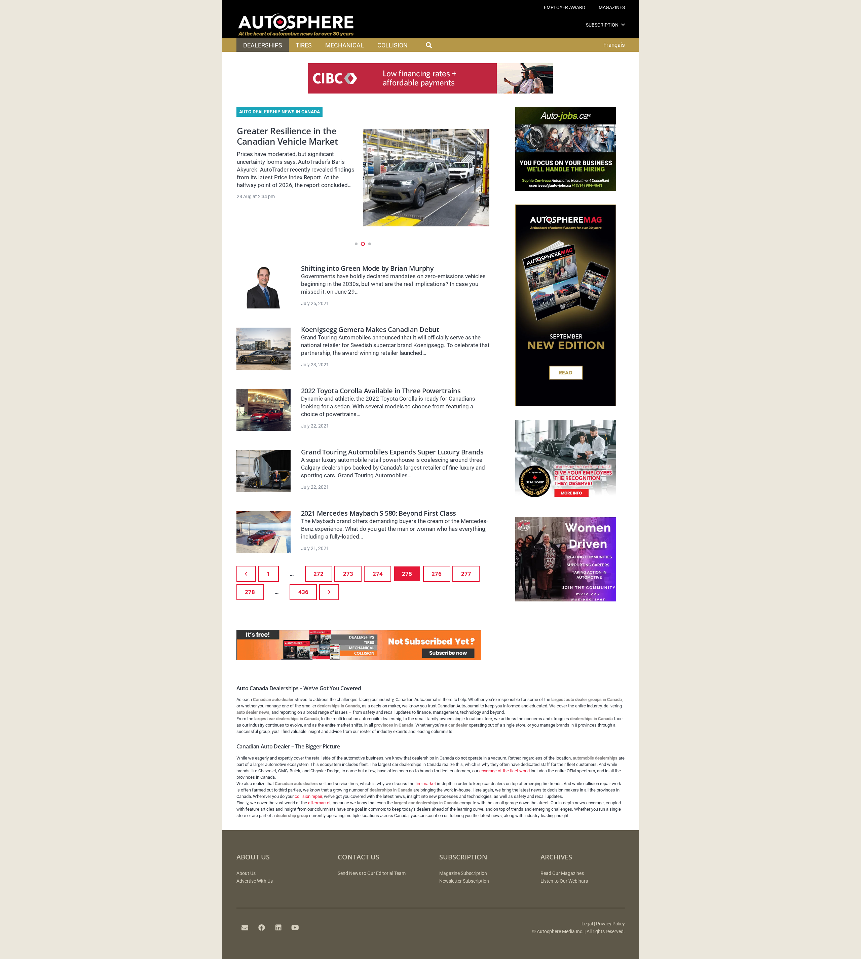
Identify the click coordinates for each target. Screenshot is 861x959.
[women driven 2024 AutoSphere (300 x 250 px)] (565, 599)
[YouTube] (295, 927)
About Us (246, 873)
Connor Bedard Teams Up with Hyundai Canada (289, 136)
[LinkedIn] (278, 927)
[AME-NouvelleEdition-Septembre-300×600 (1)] (565, 404)
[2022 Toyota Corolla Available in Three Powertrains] (263, 410)
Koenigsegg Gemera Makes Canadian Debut (370, 329)
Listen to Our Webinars (564, 881)
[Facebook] (261, 927)
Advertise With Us (254, 881)
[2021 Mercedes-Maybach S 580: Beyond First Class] (263, 532)
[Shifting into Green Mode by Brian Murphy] (263, 287)
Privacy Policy (610, 924)
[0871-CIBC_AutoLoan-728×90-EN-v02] (430, 91)
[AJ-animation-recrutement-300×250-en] (565, 189)
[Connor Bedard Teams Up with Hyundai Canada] (426, 177)
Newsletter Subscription (464, 881)
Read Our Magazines (562, 873)
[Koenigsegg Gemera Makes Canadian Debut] (263, 349)
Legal (587, 924)
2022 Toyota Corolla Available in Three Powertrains (381, 390)
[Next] (329, 592)
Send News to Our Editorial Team (372, 873)
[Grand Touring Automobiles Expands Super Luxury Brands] (263, 471)
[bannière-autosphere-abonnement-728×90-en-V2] (358, 658)
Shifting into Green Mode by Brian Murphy (367, 268)
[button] (623, 25)
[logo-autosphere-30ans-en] (295, 24)
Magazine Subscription (463, 873)
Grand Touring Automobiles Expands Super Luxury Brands (392, 451)
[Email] (244, 927)
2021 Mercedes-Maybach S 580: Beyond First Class (378, 513)
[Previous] (246, 574)
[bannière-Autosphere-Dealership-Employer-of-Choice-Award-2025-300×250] (565, 502)
